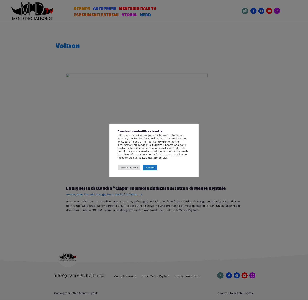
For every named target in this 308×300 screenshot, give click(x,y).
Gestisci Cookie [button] (129, 167)
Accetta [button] (150, 167)
